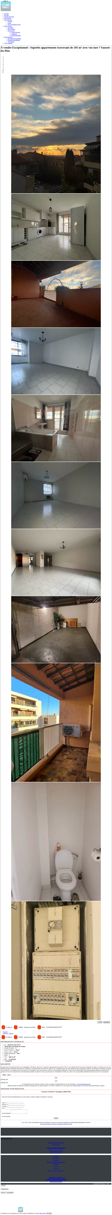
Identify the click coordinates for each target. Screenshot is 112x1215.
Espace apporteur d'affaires (56, 1148)
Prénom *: (5, 1104)
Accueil (6, 13)
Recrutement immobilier (14, 38)
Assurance (14, 34)
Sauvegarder (10, 1192)
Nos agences (7, 18)
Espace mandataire (56, 1151)
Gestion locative (15, 32)
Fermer (3, 1192)
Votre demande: (6, 1113)
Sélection (5, 1033)
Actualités (10, 27)
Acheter (10, 21)
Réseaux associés (56, 1181)
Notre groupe (8, 26)
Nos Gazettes (11, 29)
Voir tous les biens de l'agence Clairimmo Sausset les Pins (56, 1124)
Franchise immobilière (14, 40)
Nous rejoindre (8, 37)
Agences (56, 1156)
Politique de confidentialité (56, 1178)
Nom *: (4, 1103)
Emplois (56, 1158)
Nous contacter (8, 43)
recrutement (11, 41)
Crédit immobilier (16, 35)
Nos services (11, 31)
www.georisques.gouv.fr (83, 1084)
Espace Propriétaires (56, 1142)
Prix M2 (6, 15)
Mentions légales (50, 1180)
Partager (5, 1032)
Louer (9, 23)
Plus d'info (43, 1213)
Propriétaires (56, 1144)
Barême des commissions (56, 1162)
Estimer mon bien (9, 16)
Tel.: (3, 1108)
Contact (56, 1160)
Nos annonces (8, 20)
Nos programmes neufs (14, 24)
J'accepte (49, 1213)
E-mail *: (5, 1106)
